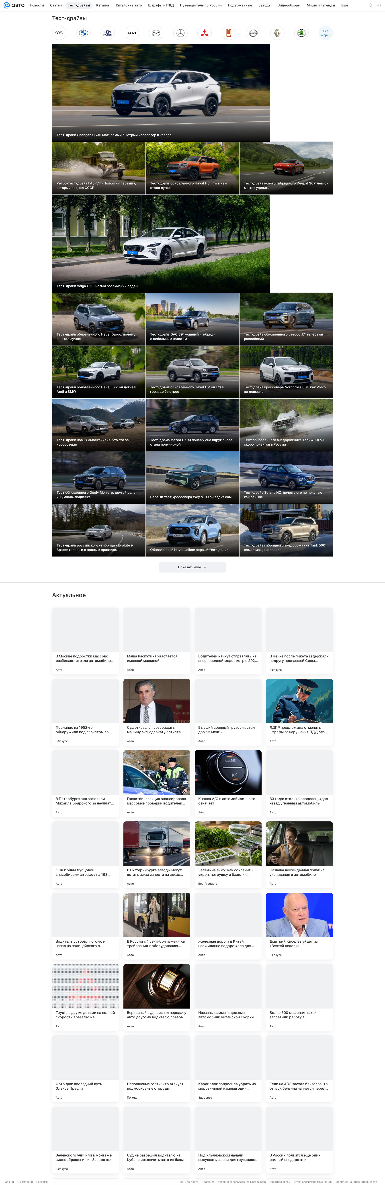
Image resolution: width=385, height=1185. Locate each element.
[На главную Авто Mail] (17, 5)
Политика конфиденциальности (356, 1181)
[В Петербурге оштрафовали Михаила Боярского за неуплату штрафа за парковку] (85, 783)
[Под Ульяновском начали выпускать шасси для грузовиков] (228, 1140)
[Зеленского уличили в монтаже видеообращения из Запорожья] (85, 1140)
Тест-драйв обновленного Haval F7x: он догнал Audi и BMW (96, 389)
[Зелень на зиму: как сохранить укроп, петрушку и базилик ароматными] (228, 854)
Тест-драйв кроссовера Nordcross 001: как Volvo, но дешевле (285, 389)
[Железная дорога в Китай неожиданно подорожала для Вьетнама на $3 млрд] (228, 926)
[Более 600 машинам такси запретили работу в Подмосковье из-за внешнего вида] (299, 997)
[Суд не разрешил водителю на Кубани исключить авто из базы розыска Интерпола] (156, 1140)
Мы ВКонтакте (189, 1181)
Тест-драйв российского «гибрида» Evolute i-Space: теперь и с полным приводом (95, 547)
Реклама (42, 1181)
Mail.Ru (9, 1181)
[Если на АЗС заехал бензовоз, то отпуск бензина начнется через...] (299, 1068)
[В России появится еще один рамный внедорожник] (299, 1140)
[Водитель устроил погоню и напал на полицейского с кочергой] (85, 926)
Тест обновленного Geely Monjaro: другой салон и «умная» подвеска (97, 494)
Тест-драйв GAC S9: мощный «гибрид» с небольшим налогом (182, 336)
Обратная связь (279, 1181)
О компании (25, 1181)
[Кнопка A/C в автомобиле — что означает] (228, 783)
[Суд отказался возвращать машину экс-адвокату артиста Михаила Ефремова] (156, 712)
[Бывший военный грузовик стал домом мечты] (228, 712)
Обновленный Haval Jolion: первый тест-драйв (189, 550)
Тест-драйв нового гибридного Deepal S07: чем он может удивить (286, 185)
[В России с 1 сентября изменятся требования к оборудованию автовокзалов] (156, 926)
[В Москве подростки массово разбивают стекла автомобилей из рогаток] (85, 641)
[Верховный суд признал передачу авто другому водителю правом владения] (156, 997)
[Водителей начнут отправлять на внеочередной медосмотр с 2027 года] (228, 641)
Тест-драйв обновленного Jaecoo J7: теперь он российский (283, 336)
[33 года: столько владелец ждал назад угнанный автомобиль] (299, 783)
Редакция (208, 1181)
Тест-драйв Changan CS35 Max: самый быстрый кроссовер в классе (114, 135)
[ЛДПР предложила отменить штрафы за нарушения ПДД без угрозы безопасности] (299, 712)
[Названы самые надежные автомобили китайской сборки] (228, 997)
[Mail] (7, 5)
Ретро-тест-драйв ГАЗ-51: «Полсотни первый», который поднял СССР (96, 185)
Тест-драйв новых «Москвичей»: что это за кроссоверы (93, 442)
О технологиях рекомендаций (313, 1181)
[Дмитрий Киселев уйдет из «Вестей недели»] (299, 926)
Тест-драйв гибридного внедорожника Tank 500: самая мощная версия (285, 547)
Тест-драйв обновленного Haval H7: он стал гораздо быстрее (187, 389)
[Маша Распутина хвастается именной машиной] (156, 641)
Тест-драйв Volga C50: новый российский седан (97, 286)
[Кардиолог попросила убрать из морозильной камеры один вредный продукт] (228, 1068)
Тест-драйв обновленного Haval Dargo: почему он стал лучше (96, 336)
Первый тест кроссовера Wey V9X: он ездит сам (190, 497)
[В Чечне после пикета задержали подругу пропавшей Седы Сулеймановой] (299, 641)
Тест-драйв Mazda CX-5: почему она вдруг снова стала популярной (191, 442)
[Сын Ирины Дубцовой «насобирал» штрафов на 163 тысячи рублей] (85, 854)
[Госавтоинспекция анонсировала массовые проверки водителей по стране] (156, 783)
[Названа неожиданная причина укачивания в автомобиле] (299, 854)
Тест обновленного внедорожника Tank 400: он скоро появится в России (284, 442)
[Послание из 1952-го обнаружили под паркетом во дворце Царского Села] (85, 712)
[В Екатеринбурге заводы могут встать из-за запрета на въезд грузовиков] (156, 854)
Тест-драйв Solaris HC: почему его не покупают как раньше (284, 494)
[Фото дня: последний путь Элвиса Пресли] (85, 1068)
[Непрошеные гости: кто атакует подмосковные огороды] (156, 1068)
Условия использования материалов (242, 1181)
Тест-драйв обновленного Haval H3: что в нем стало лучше (188, 185)
